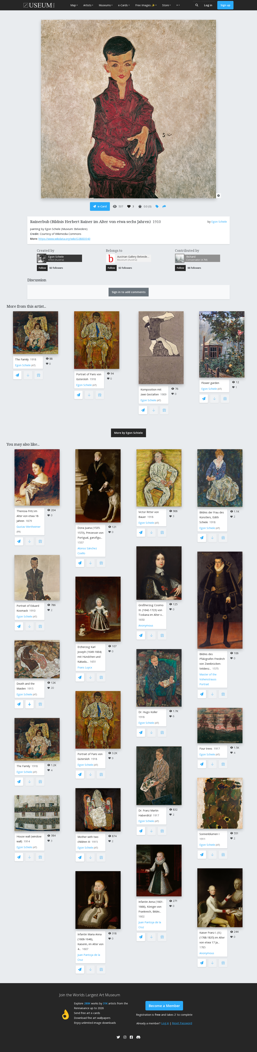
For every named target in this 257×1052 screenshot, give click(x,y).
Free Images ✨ (145, 5)
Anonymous (145, 625)
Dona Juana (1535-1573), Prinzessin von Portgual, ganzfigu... (90, 532)
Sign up (225, 5)
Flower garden (210, 383)
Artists (87, 5)
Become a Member (164, 1005)
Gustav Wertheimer (28, 526)
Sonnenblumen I (209, 834)
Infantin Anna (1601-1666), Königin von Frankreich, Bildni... (150, 906)
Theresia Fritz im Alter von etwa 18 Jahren (27, 516)
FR (18, 531)
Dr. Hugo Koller (147, 712)
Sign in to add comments (128, 292)
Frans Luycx (85, 667)
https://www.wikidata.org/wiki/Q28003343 (64, 239)
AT (33, 365)
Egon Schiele (219, 221)
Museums (105, 5)
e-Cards (123, 5)
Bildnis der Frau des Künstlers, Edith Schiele (211, 517)
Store (165, 5)
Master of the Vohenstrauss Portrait (208, 679)
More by (128, 433)
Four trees (205, 748)
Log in (208, 5)
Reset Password (182, 1023)
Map (73, 5)
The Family (22, 359)
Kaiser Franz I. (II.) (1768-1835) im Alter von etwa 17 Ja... (212, 937)
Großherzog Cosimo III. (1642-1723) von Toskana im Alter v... (150, 610)
